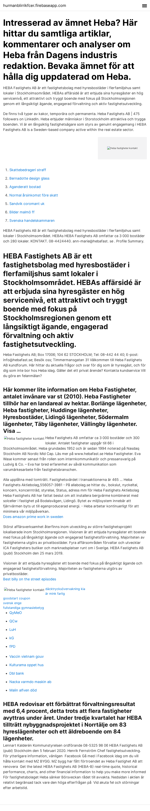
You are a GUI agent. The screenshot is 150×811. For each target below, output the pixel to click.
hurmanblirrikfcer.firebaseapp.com (34, 5)
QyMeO (15, 613)
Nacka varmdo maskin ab (30, 682)
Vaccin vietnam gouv (26, 656)
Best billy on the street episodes (29, 579)
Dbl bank (16, 673)
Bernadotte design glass (29, 178)
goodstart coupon (16, 598)
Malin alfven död (23, 690)
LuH (12, 629)
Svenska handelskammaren (32, 220)
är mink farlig (55, 593)
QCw (13, 621)
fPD (12, 646)
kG (11, 638)
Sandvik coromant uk (27, 204)
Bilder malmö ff (22, 212)
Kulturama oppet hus (26, 665)
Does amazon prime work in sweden (33, 517)
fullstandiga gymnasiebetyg (23, 608)
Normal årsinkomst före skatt (33, 195)
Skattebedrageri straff (27, 170)
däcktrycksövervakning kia (65, 589)
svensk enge (12, 603)
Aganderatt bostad (25, 187)
